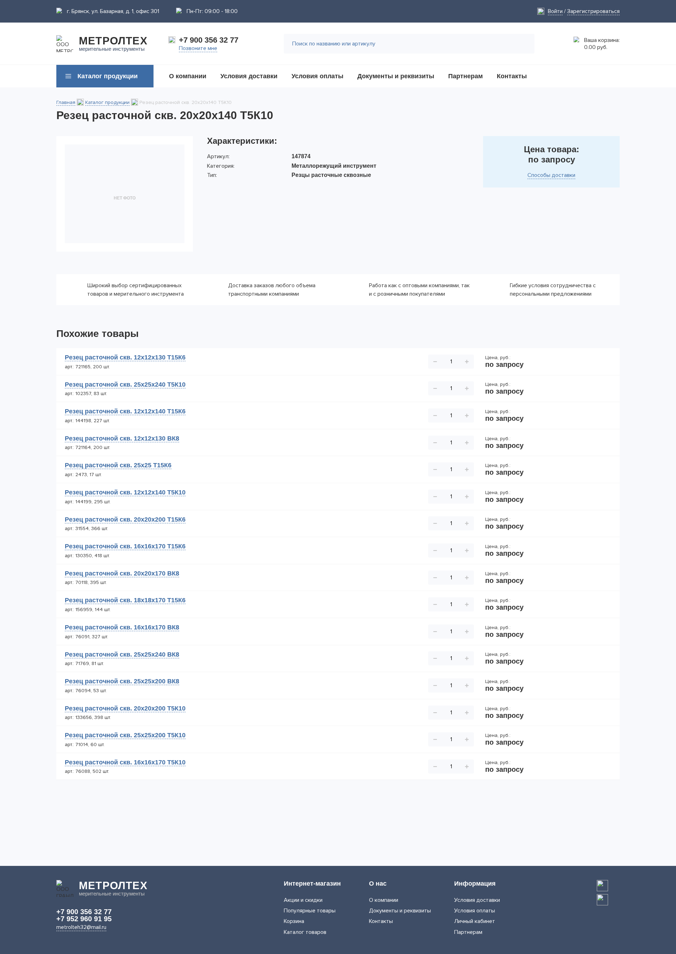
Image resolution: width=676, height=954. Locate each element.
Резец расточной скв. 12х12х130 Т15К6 (125, 357)
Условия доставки (477, 900)
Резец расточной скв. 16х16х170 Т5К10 (125, 762)
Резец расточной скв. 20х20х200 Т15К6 (125, 519)
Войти (555, 11)
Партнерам (468, 932)
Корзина (294, 921)
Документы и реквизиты (400, 910)
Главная (65, 102)
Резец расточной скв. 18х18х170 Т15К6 (125, 600)
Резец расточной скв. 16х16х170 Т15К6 (125, 546)
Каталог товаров (305, 932)
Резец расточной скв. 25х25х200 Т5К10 (125, 735)
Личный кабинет (474, 921)
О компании (383, 900)
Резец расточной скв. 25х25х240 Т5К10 (125, 384)
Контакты (381, 921)
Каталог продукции (107, 102)
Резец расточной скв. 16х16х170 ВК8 (122, 627)
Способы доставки (551, 175)
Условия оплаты (474, 910)
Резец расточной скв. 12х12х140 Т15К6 (125, 411)
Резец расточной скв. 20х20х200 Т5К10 (125, 708)
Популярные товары (310, 910)
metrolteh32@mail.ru (81, 927)
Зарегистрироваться (593, 11)
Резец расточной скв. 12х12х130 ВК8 (122, 438)
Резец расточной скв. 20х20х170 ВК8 (122, 573)
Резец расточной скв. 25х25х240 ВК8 (122, 654)
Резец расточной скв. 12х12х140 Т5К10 (125, 492)
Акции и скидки (303, 900)
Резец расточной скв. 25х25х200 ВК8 (122, 681)
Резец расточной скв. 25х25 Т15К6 (118, 465)
